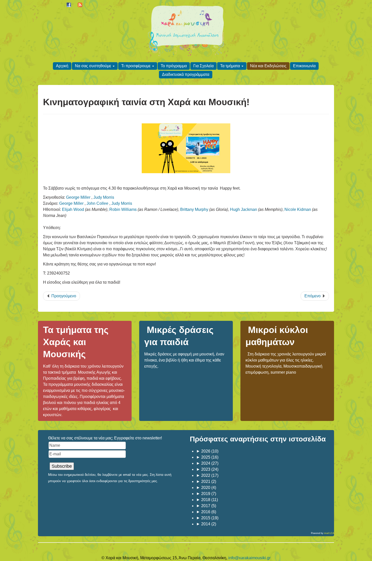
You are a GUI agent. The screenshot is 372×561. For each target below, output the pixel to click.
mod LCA (329, 533)
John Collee (97, 203)
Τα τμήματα (230, 66)
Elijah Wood (73, 209)
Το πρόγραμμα (174, 66)
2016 (203, 512)
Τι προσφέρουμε (136, 66)
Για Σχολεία (203, 66)
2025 (203, 457)
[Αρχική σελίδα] (186, 30)
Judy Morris (103, 197)
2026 (203, 451)
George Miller (78, 197)
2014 (203, 524)
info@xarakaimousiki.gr (249, 558)
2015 (203, 518)
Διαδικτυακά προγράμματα (185, 74)
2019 (203, 493)
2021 (203, 481)
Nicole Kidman (297, 209)
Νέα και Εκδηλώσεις (268, 66)
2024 (203, 463)
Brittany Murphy (194, 209)
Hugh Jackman (243, 209)
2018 (203, 500)
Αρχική (62, 66)
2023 (203, 469)
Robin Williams (123, 209)
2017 (203, 506)
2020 (203, 487)
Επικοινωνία (304, 66)
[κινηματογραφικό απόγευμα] (186, 148)
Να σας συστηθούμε (93, 66)
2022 (203, 475)
